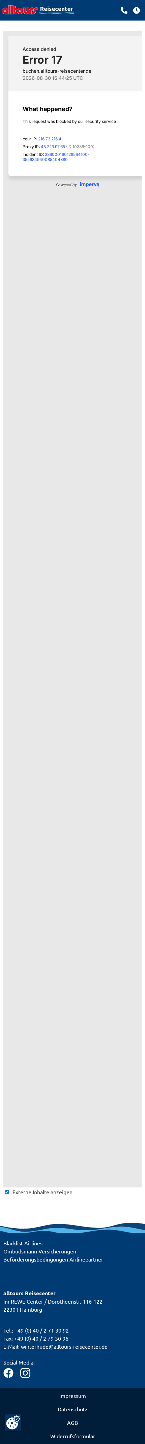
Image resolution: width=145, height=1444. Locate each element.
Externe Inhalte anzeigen (42, 1191)
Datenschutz (73, 1409)
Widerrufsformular (72, 1436)
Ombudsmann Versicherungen (39, 1251)
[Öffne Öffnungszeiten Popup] (124, 10)
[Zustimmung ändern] (13, 1422)
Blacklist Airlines (22, 1243)
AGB (72, 1422)
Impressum (72, 1395)
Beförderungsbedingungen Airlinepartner (53, 1259)
